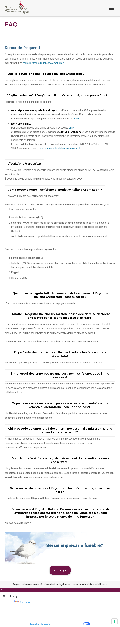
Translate (25, 602)
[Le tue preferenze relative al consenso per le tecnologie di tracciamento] (115, 622)
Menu (111, 8)
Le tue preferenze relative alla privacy (67, 624)
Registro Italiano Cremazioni (16, 14)
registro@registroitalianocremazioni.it (43, 63)
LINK (77, 118)
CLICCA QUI (60, 570)
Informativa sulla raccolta (40, 624)
